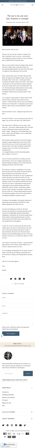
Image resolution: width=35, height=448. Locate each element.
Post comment (11, 333)
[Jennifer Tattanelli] (8, 356)
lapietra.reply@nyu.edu (8, 204)
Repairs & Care (6, 403)
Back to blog (19, 284)
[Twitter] (3, 425)
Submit (28, 373)
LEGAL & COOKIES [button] (8, 412)
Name (4, 297)
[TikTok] (25, 425)
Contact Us (5, 392)
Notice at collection (5, 446)
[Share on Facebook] (24, 279)
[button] (2, 5)
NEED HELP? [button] (6, 388)
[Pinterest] (8, 425)
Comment (5, 313)
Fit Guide (5, 400)
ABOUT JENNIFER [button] (8, 418)
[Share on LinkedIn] (20, 279)
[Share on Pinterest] (15, 279)
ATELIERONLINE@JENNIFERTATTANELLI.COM (17, 346)
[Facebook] (16, 425)
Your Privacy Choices (10, 444)
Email (4, 306)
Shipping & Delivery (8, 395)
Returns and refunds (8, 397)
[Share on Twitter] (11, 279)
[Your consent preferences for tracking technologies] (1, 336)
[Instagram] (12, 425)
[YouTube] (20, 425)
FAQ (3, 405)
